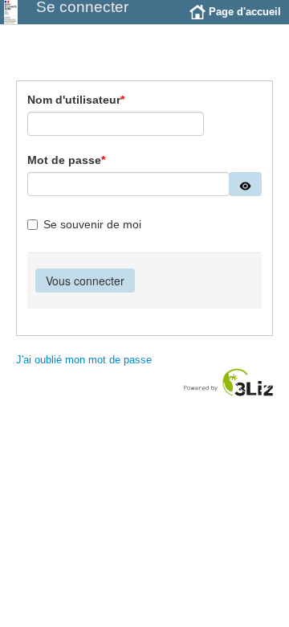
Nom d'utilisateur (75, 99)
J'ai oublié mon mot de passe (84, 360)
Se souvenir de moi (92, 224)
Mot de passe (66, 160)
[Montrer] (245, 184)
